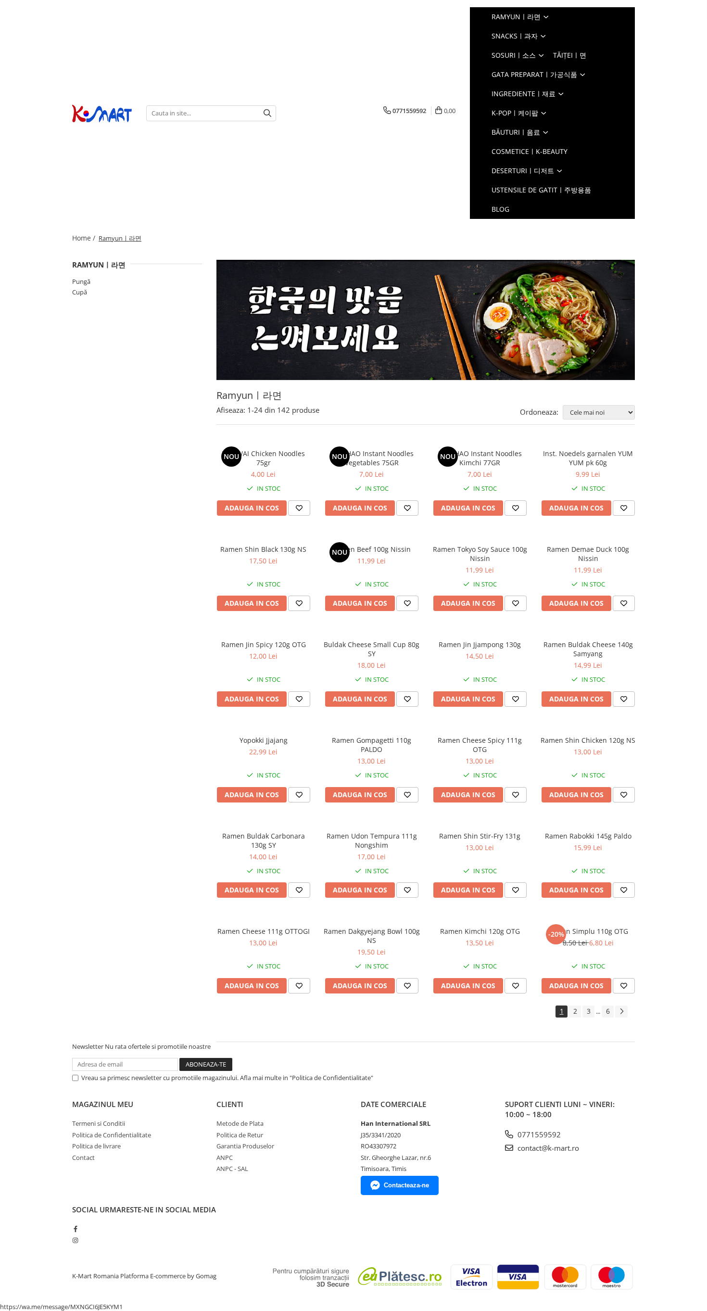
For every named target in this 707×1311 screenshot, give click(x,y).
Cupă (79, 292)
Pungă (81, 281)
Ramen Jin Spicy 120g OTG (263, 644)
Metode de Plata (240, 1123)
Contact (83, 1157)
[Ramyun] (425, 320)
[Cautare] (267, 113)
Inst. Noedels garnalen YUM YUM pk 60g (588, 458)
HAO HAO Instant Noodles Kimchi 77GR (480, 458)
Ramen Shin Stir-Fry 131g (479, 835)
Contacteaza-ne (406, 1185)
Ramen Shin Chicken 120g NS (588, 740)
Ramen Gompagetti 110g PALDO (371, 745)
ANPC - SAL (232, 1168)
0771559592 (538, 1134)
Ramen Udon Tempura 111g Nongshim (372, 840)
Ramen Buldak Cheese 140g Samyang (588, 649)
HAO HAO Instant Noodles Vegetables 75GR (372, 458)
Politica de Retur (239, 1135)
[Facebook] (75, 1228)
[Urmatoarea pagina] (621, 1012)
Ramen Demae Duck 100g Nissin (588, 554)
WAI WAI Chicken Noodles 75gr (263, 458)
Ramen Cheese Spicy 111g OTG (480, 745)
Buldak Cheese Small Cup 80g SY (371, 649)
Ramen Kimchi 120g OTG (480, 931)
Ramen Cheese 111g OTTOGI (263, 931)
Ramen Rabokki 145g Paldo (588, 835)
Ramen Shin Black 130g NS (263, 549)
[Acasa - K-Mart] (102, 113)
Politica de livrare (96, 1146)
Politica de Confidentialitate (111, 1135)
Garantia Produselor (245, 1146)
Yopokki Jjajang (264, 740)
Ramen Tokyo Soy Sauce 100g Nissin (480, 554)
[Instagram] (75, 1240)
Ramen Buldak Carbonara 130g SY (263, 840)
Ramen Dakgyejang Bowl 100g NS (372, 936)
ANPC (224, 1157)
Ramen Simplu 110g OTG (588, 931)
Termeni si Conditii (98, 1123)
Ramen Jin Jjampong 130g (480, 644)
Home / (84, 237)
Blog (500, 209)
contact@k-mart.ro (547, 1148)
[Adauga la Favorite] (299, 508)
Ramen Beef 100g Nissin (371, 549)
